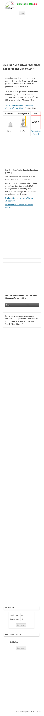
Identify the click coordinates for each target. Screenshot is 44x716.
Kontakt (38, 712)
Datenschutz (20, 712)
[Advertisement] (22, 39)
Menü (22, 13)
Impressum (30, 712)
